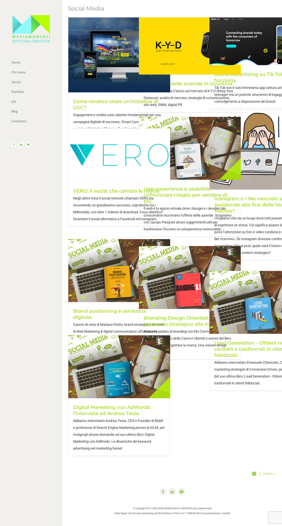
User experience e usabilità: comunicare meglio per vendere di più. (185, 195)
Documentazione (211, 513)
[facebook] (163, 491)
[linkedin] (172, 491)
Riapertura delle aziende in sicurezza (188, 83)
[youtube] (181, 491)
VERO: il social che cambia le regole (116, 191)
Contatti (226, 513)
